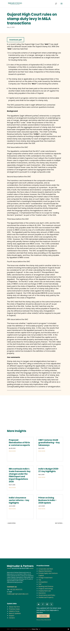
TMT (40, 584)
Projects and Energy (45, 589)
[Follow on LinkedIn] (38, 604)
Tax (39, 580)
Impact (11, 616)
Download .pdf (15, 40)
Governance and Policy (46, 595)
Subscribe (43, 616)
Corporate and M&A (45, 569)
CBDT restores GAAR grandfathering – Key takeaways (49, 442)
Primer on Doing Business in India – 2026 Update (47, 500)
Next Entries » (59, 523)
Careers (12, 618)
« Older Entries (11, 523)
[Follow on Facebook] (42, 604)
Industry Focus (14, 611)
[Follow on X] (51, 604)
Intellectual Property (45, 597)
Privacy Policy (40, 620)
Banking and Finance (45, 586)
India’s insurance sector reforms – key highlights (19, 500)
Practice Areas (14, 609)
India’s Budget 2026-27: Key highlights (48, 470)
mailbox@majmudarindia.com (17, 594)
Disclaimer (48, 620)
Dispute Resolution (45, 571)
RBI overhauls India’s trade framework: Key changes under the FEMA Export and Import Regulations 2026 (19, 475)
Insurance (42, 593)
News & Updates (15, 613)
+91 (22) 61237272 (16, 589)
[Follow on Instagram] (47, 604)
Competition (42, 582)
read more (12, 451)
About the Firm (14, 607)
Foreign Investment (45, 578)
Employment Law (44, 591)
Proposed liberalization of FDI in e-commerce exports (19, 442)
